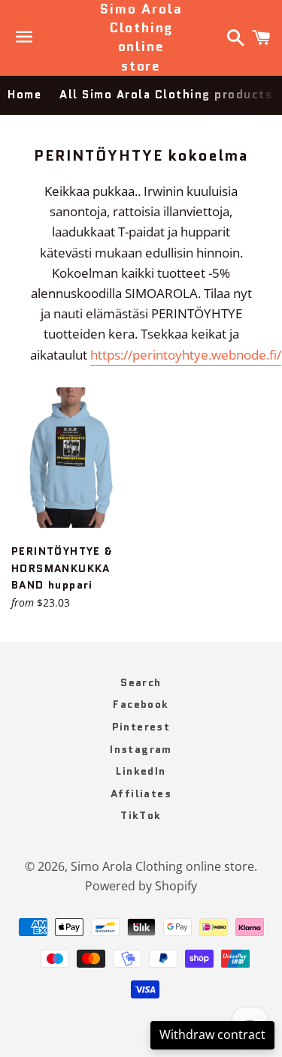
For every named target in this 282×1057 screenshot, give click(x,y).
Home (24, 94)
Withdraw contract (212, 1034)
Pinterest (141, 726)
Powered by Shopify (141, 886)
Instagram (141, 749)
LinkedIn (140, 770)
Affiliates (141, 793)
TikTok (140, 815)
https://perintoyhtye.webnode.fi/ (185, 354)
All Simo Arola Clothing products (165, 94)
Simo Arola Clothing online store (140, 38)
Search (140, 682)
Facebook (140, 704)
